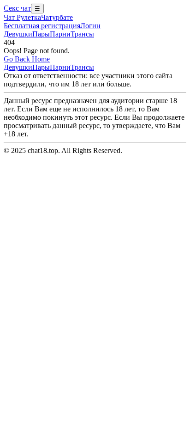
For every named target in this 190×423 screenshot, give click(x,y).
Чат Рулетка (22, 17)
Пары (41, 34)
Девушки (18, 34)
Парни (60, 34)
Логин (90, 26)
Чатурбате (57, 17)
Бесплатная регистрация (42, 26)
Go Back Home (27, 59)
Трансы (82, 34)
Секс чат (17, 8)
